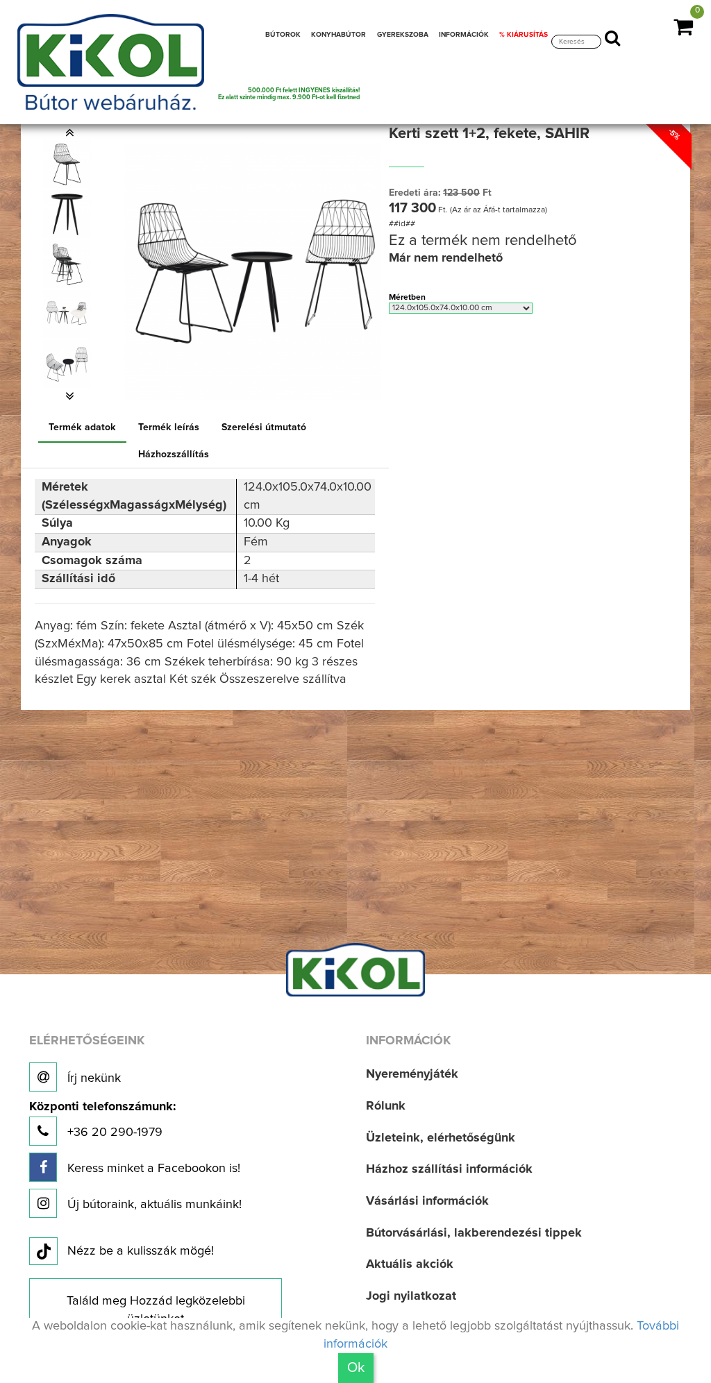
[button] (69, 132)
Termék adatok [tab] (82, 427)
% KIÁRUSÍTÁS (523, 34)
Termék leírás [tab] (168, 427)
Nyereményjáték (412, 1074)
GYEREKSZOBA (402, 34)
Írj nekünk (92, 1078)
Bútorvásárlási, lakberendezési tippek (474, 1233)
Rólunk (385, 1106)
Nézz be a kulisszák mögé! (140, 1251)
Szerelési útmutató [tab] (263, 427)
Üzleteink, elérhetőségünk (440, 1138)
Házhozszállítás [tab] (173, 454)
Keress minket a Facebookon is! (152, 1168)
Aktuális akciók (409, 1264)
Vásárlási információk (427, 1201)
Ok (356, 1368)
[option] (69, 164)
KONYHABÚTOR (338, 34)
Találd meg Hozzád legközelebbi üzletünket (156, 1310)
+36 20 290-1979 (102, 1120)
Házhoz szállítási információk (449, 1169)
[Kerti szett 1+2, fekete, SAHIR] (67, 164)
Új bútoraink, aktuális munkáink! (153, 1204)
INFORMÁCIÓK (464, 34)
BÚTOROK (283, 34)
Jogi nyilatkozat (411, 1296)
